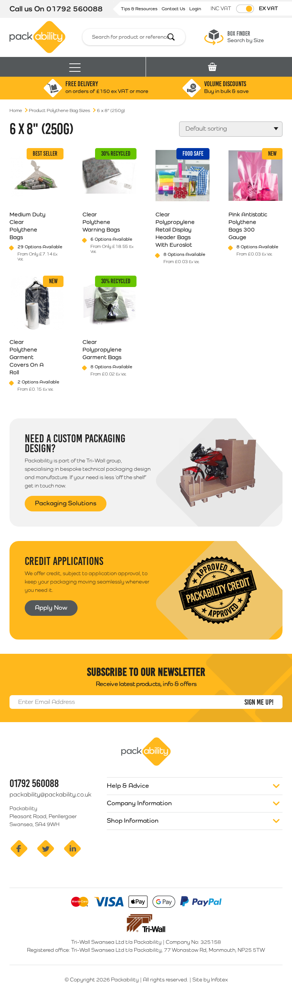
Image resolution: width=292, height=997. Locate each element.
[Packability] (37, 36)
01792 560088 (74, 8)
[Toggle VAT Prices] (245, 9)
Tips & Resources (140, 8)
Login (195, 8)
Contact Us (174, 8)
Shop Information (133, 820)
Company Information (139, 803)
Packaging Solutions (65, 503)
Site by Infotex (210, 979)
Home (16, 110)
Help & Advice (128, 785)
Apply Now (51, 607)
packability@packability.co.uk (50, 794)
